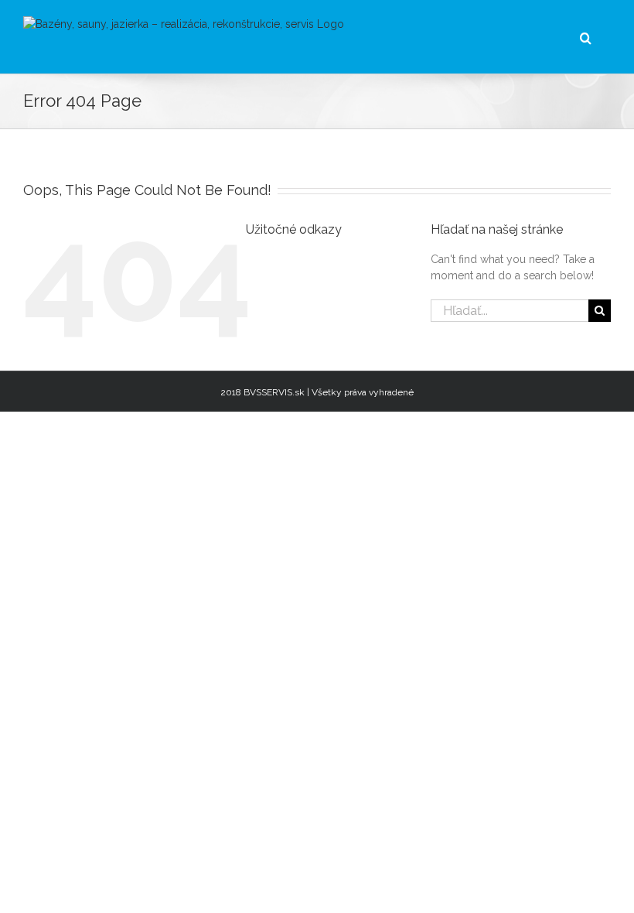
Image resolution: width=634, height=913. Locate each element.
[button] (585, 37)
